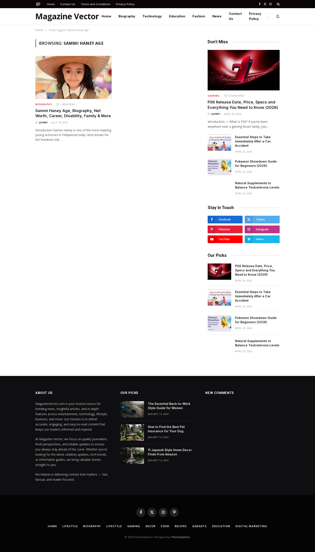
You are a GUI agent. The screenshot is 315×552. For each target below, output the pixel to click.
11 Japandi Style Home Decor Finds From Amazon (170, 452)
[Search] (278, 4)
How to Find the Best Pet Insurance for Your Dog (166, 429)
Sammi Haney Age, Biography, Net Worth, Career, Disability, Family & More (73, 113)
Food (165, 526)
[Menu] (38, 4)
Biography (126, 16)
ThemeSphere (180, 537)
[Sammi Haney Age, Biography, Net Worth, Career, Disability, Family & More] (73, 77)
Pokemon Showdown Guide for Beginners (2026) (256, 164)
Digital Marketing (251, 526)
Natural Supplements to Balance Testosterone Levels (257, 185)
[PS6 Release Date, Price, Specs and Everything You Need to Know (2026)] (244, 70)
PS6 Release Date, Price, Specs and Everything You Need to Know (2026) (243, 104)
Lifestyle (70, 526)
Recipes (181, 526)
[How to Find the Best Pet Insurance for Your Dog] (132, 432)
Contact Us (67, 4)
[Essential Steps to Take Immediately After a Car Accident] (219, 143)
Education (177, 16)
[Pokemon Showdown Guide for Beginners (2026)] (219, 167)
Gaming (214, 95)
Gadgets (199, 526)
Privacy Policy (125, 4)
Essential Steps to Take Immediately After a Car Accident (253, 141)
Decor (151, 526)
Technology (152, 16)
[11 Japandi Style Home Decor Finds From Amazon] (132, 455)
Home (51, 4)
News (217, 16)
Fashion (198, 16)
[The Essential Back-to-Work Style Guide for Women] (132, 409)
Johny (43, 122)
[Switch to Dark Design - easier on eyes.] (277, 16)
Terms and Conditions (95, 4)
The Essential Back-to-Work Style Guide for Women (169, 406)
